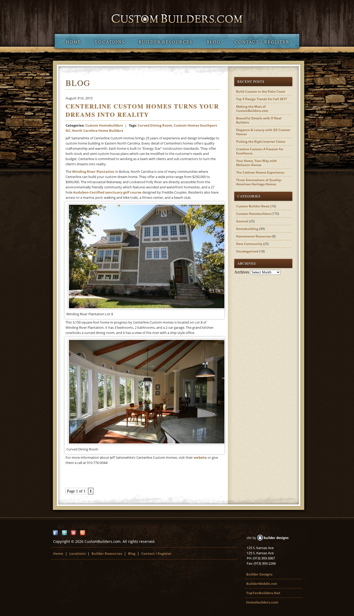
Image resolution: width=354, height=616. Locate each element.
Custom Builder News (253, 206)
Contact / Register (263, 41)
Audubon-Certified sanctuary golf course (107, 192)
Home (71, 41)
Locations (109, 41)
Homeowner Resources (253, 236)
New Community (249, 244)
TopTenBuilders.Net (263, 593)
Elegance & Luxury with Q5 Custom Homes (263, 132)
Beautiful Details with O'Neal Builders (258, 120)
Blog (213, 41)
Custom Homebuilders (104, 125)
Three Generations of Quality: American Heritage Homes (259, 182)
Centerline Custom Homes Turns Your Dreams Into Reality (142, 110)
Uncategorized (247, 251)
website (201, 457)
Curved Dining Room (155, 125)
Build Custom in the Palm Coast (260, 91)
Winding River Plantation (93, 171)
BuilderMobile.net (261, 583)
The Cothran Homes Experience (260, 172)
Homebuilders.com (262, 602)
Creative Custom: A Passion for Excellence (259, 151)
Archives (241, 272)
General (242, 221)
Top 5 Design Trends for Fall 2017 (261, 99)
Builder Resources (165, 41)
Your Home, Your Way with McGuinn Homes (256, 163)
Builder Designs (259, 574)
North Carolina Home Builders (97, 130)
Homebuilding (247, 229)
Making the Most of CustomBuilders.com (252, 108)
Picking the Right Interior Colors (260, 141)
